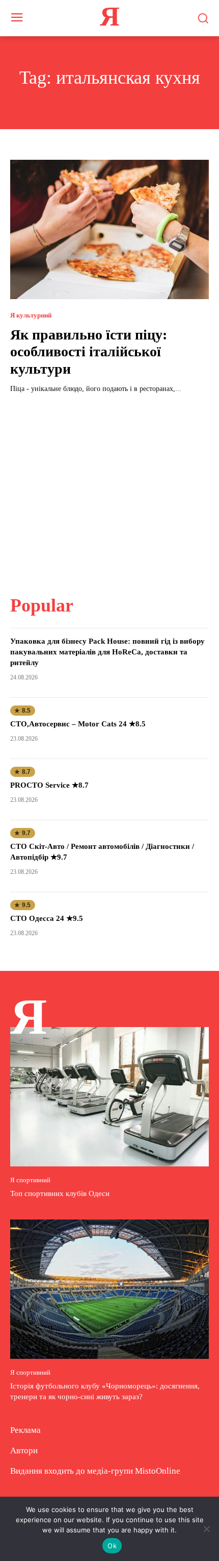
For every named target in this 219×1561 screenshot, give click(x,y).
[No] (206, 1529)
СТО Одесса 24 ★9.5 (46, 918)
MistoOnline (157, 1471)
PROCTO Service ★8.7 (49, 785)
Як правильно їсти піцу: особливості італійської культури (88, 352)
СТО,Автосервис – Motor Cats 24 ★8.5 (78, 724)
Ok (112, 1546)
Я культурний (30, 315)
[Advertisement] (109, 488)
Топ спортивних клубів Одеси (60, 1193)
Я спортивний (30, 1180)
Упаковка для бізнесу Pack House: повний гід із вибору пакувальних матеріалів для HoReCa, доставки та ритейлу (107, 652)
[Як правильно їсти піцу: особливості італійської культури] (109, 229)
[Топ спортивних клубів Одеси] (109, 1096)
